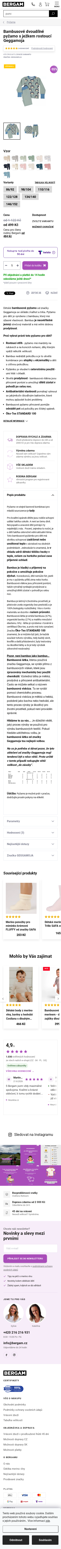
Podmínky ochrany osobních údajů (22, 1409)
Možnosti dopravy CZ (15, 1439)
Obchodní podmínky (14, 1404)
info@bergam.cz (15, 1343)
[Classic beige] (6, 158)
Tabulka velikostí (45, 182)
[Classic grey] (15, 158)
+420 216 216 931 (16, 1332)
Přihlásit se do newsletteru (25, 1258)
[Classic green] (23, 158)
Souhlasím (45, 1540)
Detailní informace (13, 421)
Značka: (12, 57)
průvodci (44, 612)
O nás (6, 1463)
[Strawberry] (23, 166)
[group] (21, 999)
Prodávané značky (13, 1479)
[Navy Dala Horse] (6, 166)
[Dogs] (47, 158)
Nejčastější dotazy (13, 1474)
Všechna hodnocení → (20, 1071)
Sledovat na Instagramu (33, 1134)
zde (48, 1520)
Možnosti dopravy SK (15, 1444)
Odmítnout (15, 1540)
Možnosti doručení (43, 227)
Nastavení (30, 1529)
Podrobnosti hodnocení (42, 48)
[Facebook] (6, 1355)
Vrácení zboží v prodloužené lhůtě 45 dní (26, 1434)
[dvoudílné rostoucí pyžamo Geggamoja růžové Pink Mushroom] (47, 166)
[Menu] (57, 4)
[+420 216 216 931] (33, 4)
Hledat (53, 13)
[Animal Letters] (39, 166)
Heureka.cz (13, 1100)
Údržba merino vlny (14, 1468)
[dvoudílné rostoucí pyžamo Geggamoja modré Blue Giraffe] (6, 174)
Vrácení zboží (11, 1415)
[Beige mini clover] (39, 158)
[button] (21, 1025)
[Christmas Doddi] (31, 158)
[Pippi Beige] (15, 166)
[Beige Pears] (31, 166)
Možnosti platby (12, 1449)
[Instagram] (14, 1355)
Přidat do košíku (33, 265)
